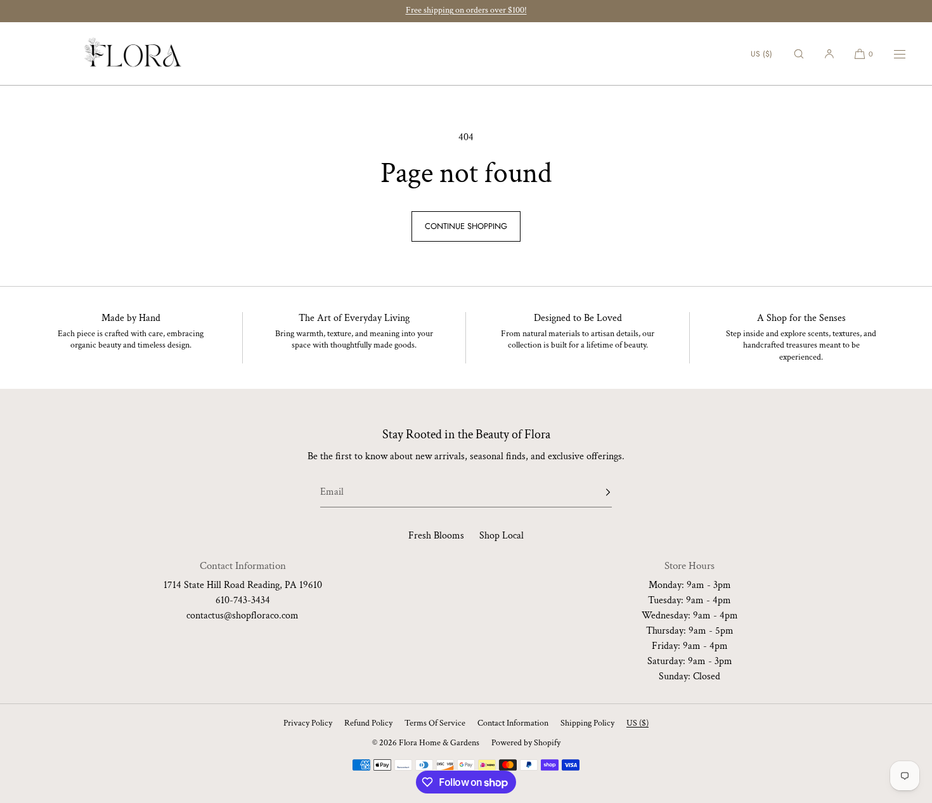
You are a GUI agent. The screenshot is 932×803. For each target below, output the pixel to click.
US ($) (761, 54)
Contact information (512, 723)
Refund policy (368, 723)
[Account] (829, 53)
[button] (799, 53)
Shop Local (501, 535)
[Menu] (891, 53)
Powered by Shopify (525, 742)
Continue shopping (466, 226)
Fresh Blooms (436, 535)
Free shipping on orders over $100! (466, 10)
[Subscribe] (596, 492)
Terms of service (435, 723)
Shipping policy (587, 723)
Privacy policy (307, 723)
